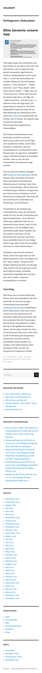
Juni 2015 (9, 511)
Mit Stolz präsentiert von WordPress (24, 669)
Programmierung (13, 626)
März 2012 (10, 573)
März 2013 (10, 552)
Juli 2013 (9, 539)
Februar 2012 (11, 576)
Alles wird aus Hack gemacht (18, 397)
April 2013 (9, 548)
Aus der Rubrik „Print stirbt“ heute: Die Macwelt (21, 434)
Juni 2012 (9, 567)
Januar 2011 (10, 592)
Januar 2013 (10, 558)
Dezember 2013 (12, 524)
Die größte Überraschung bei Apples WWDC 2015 (21, 468)
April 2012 (9, 570)
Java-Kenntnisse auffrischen (18, 394)
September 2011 (12, 583)
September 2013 (12, 533)
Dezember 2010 (12, 595)
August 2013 (10, 536)
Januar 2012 (10, 580)
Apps (20, 357)
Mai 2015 (9, 514)
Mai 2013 (9, 545)
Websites (9, 629)
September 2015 (12, 502)
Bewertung (7, 359)
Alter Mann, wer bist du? (16, 400)
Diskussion (16, 359)
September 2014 (12, 517)
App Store (28, 357)
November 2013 (12, 527)
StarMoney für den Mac (13, 307)
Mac (7, 623)
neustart (9, 7)
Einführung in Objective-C (17, 480)
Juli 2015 (9, 508)
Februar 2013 (11, 555)
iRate (16, 116)
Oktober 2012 (11, 561)
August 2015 (10, 505)
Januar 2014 (10, 521)
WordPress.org (11, 660)
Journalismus (11, 620)
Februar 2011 (11, 589)
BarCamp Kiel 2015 (13, 409)
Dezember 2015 (12, 499)
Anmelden (10, 650)
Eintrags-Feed (11, 653)
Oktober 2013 (11, 530)
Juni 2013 (9, 542)
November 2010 (12, 598)
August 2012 (10, 564)
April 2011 (9, 586)
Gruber (23, 359)
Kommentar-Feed (13, 657)
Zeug (7, 632)
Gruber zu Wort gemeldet (19, 175)
